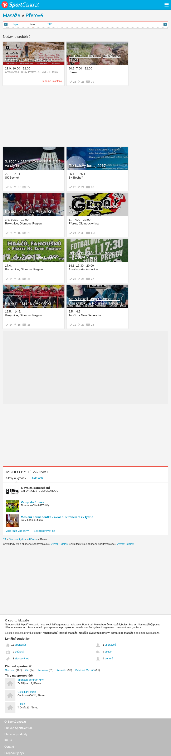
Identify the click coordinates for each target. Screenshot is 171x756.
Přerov (33, 539)
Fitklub (21, 704)
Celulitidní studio (27, 691)
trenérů (109, 658)
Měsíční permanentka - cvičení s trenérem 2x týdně (57, 517)
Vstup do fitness (32, 502)
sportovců (110, 644)
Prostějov (43, 670)
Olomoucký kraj (17, 539)
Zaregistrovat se (44, 530)
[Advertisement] (85, 117)
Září (49, 24)
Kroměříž (62, 670)
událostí (19, 651)
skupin (108, 651)
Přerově (34, 15)
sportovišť (20, 644)
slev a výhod (22, 658)
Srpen (16, 24)
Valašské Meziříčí (85, 670)
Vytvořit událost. (60, 544)
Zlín (27, 670)
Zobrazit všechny (17, 530)
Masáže (11, 15)
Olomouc (10, 670)
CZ (4, 539)
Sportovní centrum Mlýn (31, 679)
